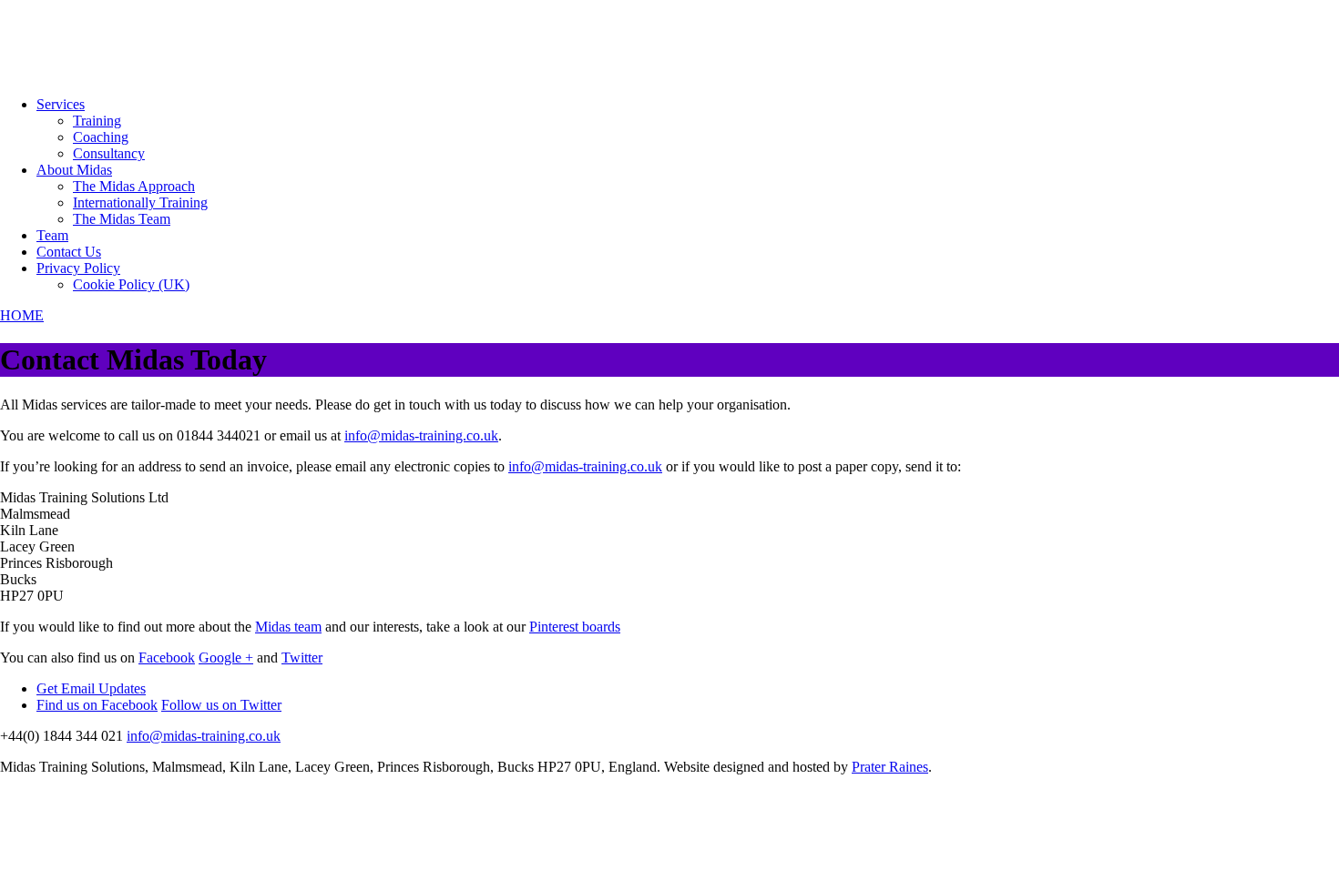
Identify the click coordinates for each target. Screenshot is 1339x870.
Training (97, 120)
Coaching (100, 137)
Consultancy (109, 153)
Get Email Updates (91, 688)
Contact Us (68, 251)
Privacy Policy (78, 268)
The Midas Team (121, 219)
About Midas (74, 169)
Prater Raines (890, 766)
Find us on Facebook (97, 705)
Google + (226, 657)
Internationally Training (140, 202)
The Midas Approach (134, 186)
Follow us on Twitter (221, 705)
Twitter (301, 657)
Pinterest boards (574, 626)
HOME (22, 315)
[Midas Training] (69, 73)
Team (52, 235)
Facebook (166, 657)
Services (60, 104)
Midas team (288, 626)
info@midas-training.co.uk (421, 435)
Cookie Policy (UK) (131, 284)
